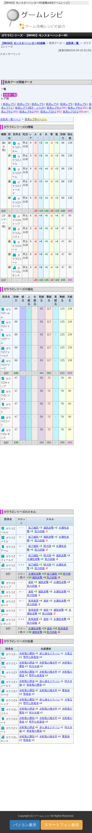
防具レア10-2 (71, 111)
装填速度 (33, 600)
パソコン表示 (24, 825)
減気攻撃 (48, 527)
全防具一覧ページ (10, 119)
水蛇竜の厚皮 (27, 662)
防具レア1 (9, 104)
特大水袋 (34, 666)
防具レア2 (23, 104)
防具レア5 (66, 104)
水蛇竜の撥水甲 (48, 662)
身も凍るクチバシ (49, 653)
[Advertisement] (46, 66)
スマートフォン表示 (61, 825)
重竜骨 (66, 690)
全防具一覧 (72, 43)
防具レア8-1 (54, 107)
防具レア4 (52, 104)
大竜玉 (68, 653)
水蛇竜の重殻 (27, 653)
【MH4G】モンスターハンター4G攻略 (23, 43)
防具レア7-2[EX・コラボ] (29, 107)
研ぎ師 (47, 546)
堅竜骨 (27, 694)
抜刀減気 (33, 527)
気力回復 (39, 531)
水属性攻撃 (33, 559)
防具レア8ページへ (36, 119)
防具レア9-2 (26, 111)
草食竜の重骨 (34, 684)
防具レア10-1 (48, 111)
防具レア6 (80, 104)
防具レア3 (37, 104)
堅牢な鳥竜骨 (31, 657)
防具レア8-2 (75, 107)
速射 (30, 582)
